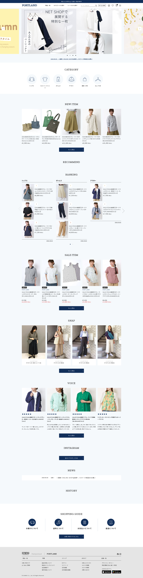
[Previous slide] (3, 28)
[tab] (67, 55)
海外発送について (47, 570)
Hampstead (37, 554)
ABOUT (84, 558)
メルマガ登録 (85, 565)
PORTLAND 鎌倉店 (59, 363)
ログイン (64, 563)
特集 (43, 558)
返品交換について (47, 563)
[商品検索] (102, 5)
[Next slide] (139, 28)
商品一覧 (47, 5)
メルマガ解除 (85, 567)
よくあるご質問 (26, 565)
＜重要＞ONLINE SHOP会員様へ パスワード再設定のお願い (71, 59)
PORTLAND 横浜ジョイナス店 (34, 363)
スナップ (64, 558)
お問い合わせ (85, 570)
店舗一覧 (104, 558)
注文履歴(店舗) (66, 570)
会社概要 (44, 567)
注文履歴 (64, 567)
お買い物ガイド (26, 563)
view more (49, 241)
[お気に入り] (113, 5)
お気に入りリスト (86, 563)
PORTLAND (52, 554)
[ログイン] (109, 5)
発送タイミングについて (48, 565)
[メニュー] (120, 5)
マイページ (65, 565)
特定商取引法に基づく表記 (109, 565)
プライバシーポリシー (108, 563)
